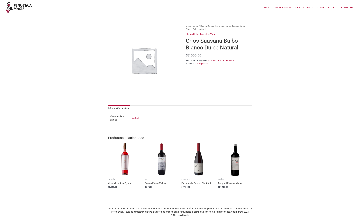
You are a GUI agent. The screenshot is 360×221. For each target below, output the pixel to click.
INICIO (267, 7)
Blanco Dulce (206, 26)
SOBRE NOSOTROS (327, 7)
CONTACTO (347, 7)
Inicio (188, 26)
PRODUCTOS (281, 7)
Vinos (195, 26)
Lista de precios (201, 64)
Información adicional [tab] (119, 108)
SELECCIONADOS (304, 7)
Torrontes (219, 26)
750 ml (135, 118)
